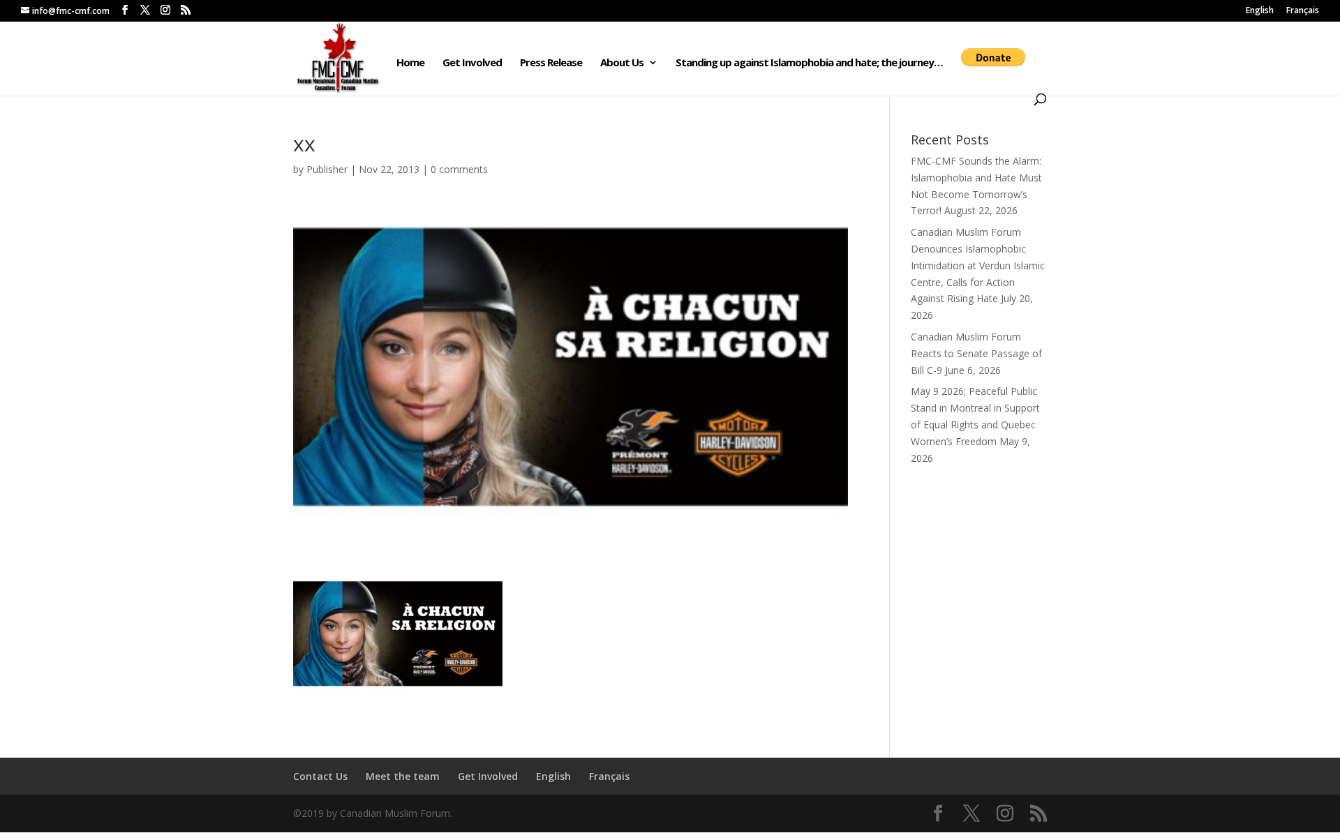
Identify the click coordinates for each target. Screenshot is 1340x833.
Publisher (327, 169)
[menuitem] (1260, 13)
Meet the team (403, 776)
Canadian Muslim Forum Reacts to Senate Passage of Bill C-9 (976, 353)
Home (410, 63)
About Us (621, 63)
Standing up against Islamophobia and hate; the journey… (809, 63)
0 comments (459, 169)
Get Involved (472, 63)
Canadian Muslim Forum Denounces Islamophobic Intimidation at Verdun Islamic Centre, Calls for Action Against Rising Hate (978, 265)
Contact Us (320, 776)
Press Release (551, 63)
